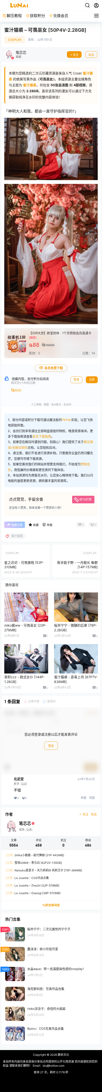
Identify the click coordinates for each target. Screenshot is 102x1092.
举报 (83, 798)
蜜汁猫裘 (29, 85)
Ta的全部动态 (51, 905)
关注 (76, 55)
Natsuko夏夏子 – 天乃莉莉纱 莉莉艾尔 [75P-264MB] (44, 870)
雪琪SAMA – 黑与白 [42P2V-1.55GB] (34, 862)
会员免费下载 (53, 368)
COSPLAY (14, 39)
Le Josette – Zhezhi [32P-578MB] (32, 885)
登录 (51, 746)
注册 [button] (92, 379)
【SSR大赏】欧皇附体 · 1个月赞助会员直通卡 (60, 333)
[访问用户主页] (15, 54)
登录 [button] (76, 379)
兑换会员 (60, 15)
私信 (91, 55)
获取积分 (37, 15)
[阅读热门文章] (51, 934)
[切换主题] (87, 5)
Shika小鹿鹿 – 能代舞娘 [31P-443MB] (35, 855)
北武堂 (19, 779)
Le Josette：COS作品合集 (27, 878)
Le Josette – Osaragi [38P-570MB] (33, 893)
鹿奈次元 (63, 1054)
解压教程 (14, 15)
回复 (92, 798)
